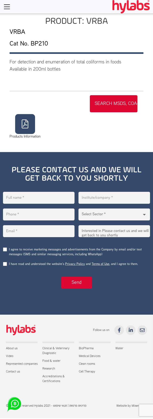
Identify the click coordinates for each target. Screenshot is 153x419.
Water (119, 348)
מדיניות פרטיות (77, 405)
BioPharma (86, 348)
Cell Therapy (87, 371)
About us (12, 348)
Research (48, 368)
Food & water (51, 361)
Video (9, 356)
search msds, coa (116, 103)
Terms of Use (100, 264)
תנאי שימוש (60, 405)
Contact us (13, 371)
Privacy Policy (75, 264)
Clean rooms (87, 364)
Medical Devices (89, 356)
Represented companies (22, 364)
